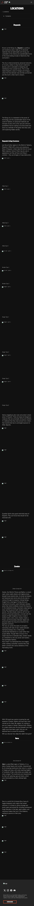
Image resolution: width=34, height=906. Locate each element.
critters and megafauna (22, 147)
